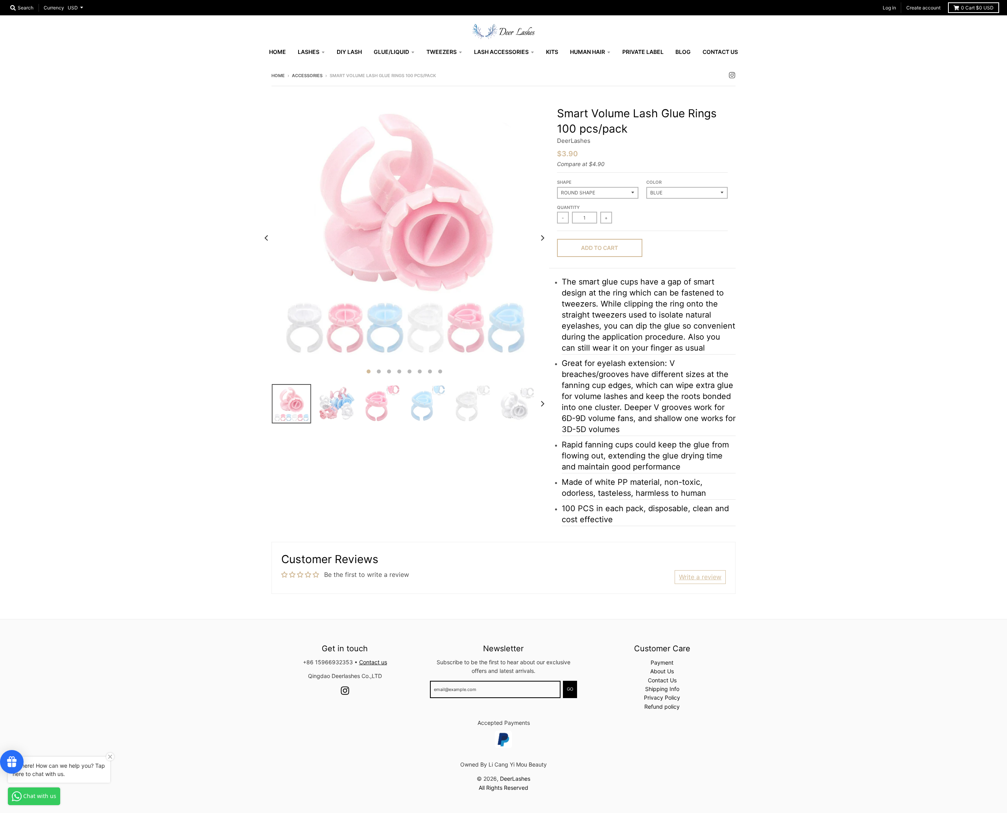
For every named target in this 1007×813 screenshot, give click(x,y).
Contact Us (662, 680)
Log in (889, 8)
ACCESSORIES (307, 75)
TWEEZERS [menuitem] (441, 51)
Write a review (700, 577)
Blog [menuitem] (683, 51)
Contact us (373, 662)
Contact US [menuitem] (720, 51)
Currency (54, 8)
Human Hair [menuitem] (587, 51)
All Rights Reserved (503, 787)
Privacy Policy (662, 697)
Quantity (568, 207)
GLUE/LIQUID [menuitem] (391, 51)
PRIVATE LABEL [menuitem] (643, 51)
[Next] (542, 238)
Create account (923, 8)
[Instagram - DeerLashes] (732, 75)
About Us (662, 671)
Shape (564, 182)
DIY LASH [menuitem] (349, 51)
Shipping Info (662, 689)
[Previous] (266, 238)
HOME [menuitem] (277, 51)
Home (278, 75)
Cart (977, 8)
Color (654, 182)
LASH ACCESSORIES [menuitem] (501, 51)
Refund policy (662, 706)
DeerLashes (573, 140)
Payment (662, 662)
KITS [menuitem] (552, 51)
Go (570, 689)
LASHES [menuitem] (308, 51)
